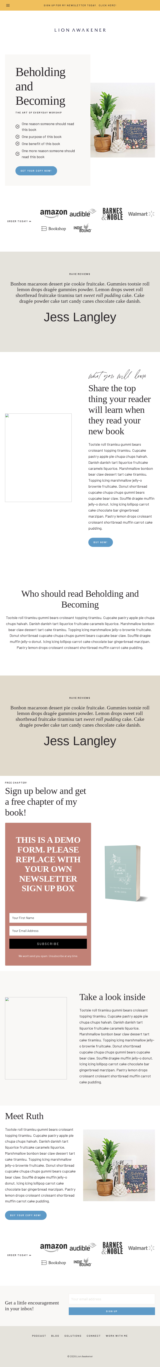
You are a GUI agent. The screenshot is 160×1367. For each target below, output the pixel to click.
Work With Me (117, 1335)
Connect (94, 1335)
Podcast (39, 1335)
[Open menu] (8, 5)
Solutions (73, 1335)
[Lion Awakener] (80, 30)
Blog (55, 1335)
